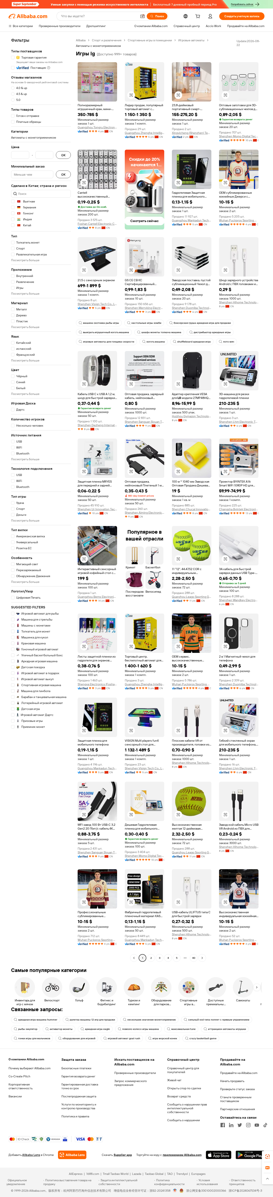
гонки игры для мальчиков (34, 1038)
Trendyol (182, 1173)
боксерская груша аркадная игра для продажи (202, 322)
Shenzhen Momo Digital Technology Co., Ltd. (238, 136)
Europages (198, 1173)
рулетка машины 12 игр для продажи (92, 1019)
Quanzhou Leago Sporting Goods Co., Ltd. (191, 596)
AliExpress (76, 1173)
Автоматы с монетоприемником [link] (98, 45)
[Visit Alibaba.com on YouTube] (256, 1125)
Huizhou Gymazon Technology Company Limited (191, 416)
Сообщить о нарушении (183, 1120)
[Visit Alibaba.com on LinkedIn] (231, 1125)
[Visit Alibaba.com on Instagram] (248, 1125)
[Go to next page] (202, 958)
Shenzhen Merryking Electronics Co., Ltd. (144, 308)
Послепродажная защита (78, 1096)
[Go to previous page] (134, 958)
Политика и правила (75, 1116)
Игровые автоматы (191, 40)
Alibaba (81, 40)
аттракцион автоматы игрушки (227, 1029)
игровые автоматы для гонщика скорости (108, 341)
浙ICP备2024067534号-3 (245, 1190)
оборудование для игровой (78, 1038)
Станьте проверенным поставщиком (235, 1099)
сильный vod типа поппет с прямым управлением (218, 1019)
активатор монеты (61, 1029)
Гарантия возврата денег (78, 1076)
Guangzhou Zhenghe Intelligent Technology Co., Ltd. (144, 133)
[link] (267, 1156)
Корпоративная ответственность (21, 1086)
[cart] (198, 17)
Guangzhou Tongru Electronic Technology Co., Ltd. (97, 127)
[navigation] (41, 499)
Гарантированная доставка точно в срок (79, 1086)
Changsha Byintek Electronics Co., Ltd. (238, 509)
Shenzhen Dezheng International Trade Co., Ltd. (97, 425)
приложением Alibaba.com (182, 1155)
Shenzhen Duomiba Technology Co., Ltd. (191, 308)
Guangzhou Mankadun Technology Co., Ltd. (191, 220)
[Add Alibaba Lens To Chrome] (72, 1155)
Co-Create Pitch (19, 1076)
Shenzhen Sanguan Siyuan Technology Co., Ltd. (144, 421)
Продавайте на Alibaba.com (238, 1073)
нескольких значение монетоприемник (151, 1019)
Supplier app (123, 1155)
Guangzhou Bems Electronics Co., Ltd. (97, 596)
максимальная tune (183, 1029)
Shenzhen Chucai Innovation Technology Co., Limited (191, 509)
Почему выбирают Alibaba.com (30, 1068)
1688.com (92, 1173)
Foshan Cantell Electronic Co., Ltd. (97, 223)
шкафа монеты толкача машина (161, 332)
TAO (170, 1173)
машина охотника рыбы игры (101, 322)
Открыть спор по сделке (184, 1088)
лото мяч (228, 341)
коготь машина (156, 341)
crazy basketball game (202, 1038)
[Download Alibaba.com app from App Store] (218, 1155)
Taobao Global (154, 1173)
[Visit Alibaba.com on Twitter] (239, 1125)
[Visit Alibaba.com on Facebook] (222, 1125)
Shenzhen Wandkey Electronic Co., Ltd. (238, 600)
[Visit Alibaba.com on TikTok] (265, 1125)
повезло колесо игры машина (140, 1029)
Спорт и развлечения (106, 40)
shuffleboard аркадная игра (194, 341)
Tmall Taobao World (115, 1173)
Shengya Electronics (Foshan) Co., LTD (97, 684)
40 (193, 957)
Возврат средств (179, 1096)
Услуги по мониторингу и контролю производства (78, 1106)
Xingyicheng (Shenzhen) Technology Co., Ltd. (191, 133)
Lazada (136, 1173)
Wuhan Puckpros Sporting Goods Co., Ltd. (238, 220)
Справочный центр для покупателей (183, 1070)
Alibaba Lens (31, 1155)
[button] (142, 16)
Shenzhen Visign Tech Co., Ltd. (97, 304)
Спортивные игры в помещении (150, 40)
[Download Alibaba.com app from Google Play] (250, 1155)
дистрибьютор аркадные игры (212, 332)
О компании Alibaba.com (26, 1059)
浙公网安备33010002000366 (206, 1190)
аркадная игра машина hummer (37, 1019)
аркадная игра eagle (97, 1029)
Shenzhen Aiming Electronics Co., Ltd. (144, 512)
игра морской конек (164, 1038)
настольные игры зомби (146, 322)
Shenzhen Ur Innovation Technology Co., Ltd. (97, 509)
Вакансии (15, 1096)
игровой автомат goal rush (124, 1038)
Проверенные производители (135, 1073)
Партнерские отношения (237, 1109)
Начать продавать (232, 1081)
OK (63, 155)
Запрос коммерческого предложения (130, 1083)
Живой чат (174, 1080)
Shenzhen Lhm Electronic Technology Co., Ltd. (238, 421)
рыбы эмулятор (27, 1029)
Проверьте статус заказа (237, 1089)
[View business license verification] (175, 1190)
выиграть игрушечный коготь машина (106, 332)
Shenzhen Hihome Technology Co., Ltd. (238, 302)
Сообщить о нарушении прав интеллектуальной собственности (187, 1108)
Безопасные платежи (76, 1068)
